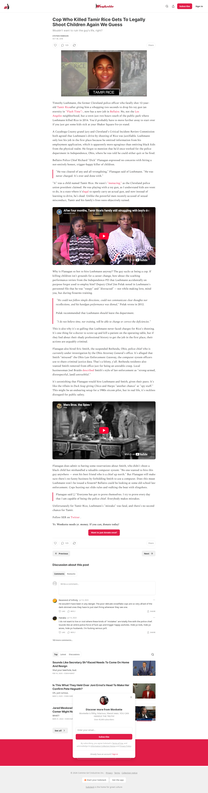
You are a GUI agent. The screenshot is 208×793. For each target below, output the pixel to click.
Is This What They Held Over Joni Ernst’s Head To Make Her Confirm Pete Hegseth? (90, 687)
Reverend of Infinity (68, 600)
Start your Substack (96, 780)
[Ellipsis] (154, 600)
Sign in (199, 6)
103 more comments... (62, 640)
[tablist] (64, 574)
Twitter (75, 517)
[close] (131, 697)
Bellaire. (115, 112)
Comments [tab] (59, 574)
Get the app (118, 780)
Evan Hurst (69, 673)
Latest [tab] (63, 654)
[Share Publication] (173, 6)
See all (58, 730)
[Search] (167, 6)
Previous (63, 553)
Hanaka (62, 617)
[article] (104, 670)
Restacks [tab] (71, 574)
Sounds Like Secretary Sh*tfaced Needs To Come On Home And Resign (90, 664)
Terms (117, 773)
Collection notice (129, 773)
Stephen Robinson (60, 36)
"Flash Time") (74, 112)
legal (86, 192)
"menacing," (114, 183)
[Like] (55, 45)
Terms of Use (117, 743)
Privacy (109, 773)
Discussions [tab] (74, 654)
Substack (90, 787)
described (88, 370)
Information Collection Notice (103, 746)
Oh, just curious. (60, 692)
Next (146, 553)
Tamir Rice (63, 107)
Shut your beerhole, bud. (64, 670)
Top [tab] (55, 654)
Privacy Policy (125, 746)
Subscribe (184, 6)
